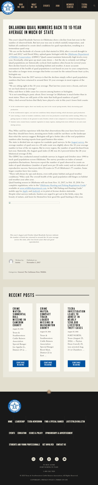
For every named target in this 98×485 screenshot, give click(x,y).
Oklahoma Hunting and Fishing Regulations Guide (63, 185)
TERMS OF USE (62, 480)
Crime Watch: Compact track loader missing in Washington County (47, 318)
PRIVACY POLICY (48, 480)
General (21, 272)
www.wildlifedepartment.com (33, 188)
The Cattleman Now (32, 272)
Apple (25, 191)
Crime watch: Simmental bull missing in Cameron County (19, 317)
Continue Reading (23, 364)
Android (36, 191)
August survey (77, 142)
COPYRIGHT (35, 480)
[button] (94, 6)
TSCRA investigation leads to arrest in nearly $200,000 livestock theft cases (76, 318)
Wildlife (43, 272)
